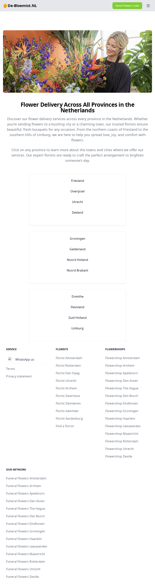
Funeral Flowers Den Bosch (25, 516)
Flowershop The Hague (121, 388)
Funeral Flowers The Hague (25, 508)
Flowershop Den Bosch (121, 396)
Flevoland (77, 307)
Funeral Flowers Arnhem (23, 486)
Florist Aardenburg (69, 418)
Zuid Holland (77, 318)
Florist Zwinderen (68, 403)
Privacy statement (19, 376)
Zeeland (77, 212)
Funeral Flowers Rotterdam (25, 561)
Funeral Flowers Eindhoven (25, 524)
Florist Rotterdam (68, 365)
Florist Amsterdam (69, 358)
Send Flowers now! (127, 5)
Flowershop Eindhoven (121, 403)
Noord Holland (77, 260)
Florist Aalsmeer (67, 411)
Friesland (77, 181)
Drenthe (78, 296)
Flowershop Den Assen (121, 381)
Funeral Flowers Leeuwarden (26, 546)
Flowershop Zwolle (118, 456)
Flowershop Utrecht (119, 449)
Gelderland (77, 249)
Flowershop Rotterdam (121, 441)
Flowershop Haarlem (120, 418)
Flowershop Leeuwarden (123, 426)
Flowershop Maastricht (121, 434)
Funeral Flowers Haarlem (24, 539)
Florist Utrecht (66, 381)
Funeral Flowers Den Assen (25, 501)
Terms (10, 369)
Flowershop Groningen (121, 411)
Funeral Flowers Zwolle (22, 577)
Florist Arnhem (66, 388)
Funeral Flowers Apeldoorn (25, 493)
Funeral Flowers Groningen (25, 531)
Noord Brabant (77, 270)
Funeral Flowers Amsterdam (26, 478)
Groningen (77, 238)
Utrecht (77, 202)
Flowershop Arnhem (119, 365)
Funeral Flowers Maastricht (25, 554)
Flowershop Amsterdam (122, 358)
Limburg (77, 328)
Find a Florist (65, 426)
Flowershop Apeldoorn (121, 373)
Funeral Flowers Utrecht (23, 569)
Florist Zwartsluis (68, 396)
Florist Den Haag (68, 373)
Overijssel (77, 191)
